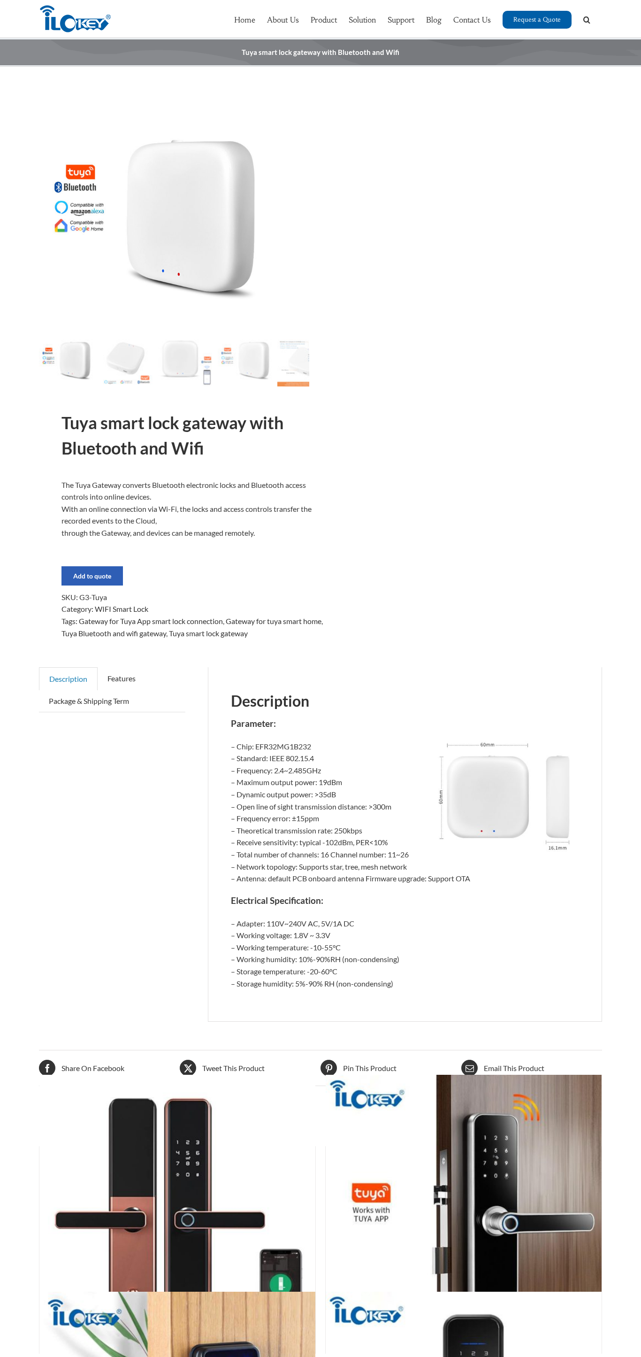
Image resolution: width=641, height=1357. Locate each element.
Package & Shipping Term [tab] (89, 700)
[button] (586, 19)
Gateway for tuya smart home (273, 621)
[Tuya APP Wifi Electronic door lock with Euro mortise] (464, 1213)
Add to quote (92, 576)
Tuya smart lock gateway (208, 633)
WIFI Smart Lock (121, 608)
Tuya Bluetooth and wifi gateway (113, 633)
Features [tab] (121, 678)
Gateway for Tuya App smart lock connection (151, 621)
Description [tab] (68, 678)
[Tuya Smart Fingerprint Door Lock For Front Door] (177, 1213)
